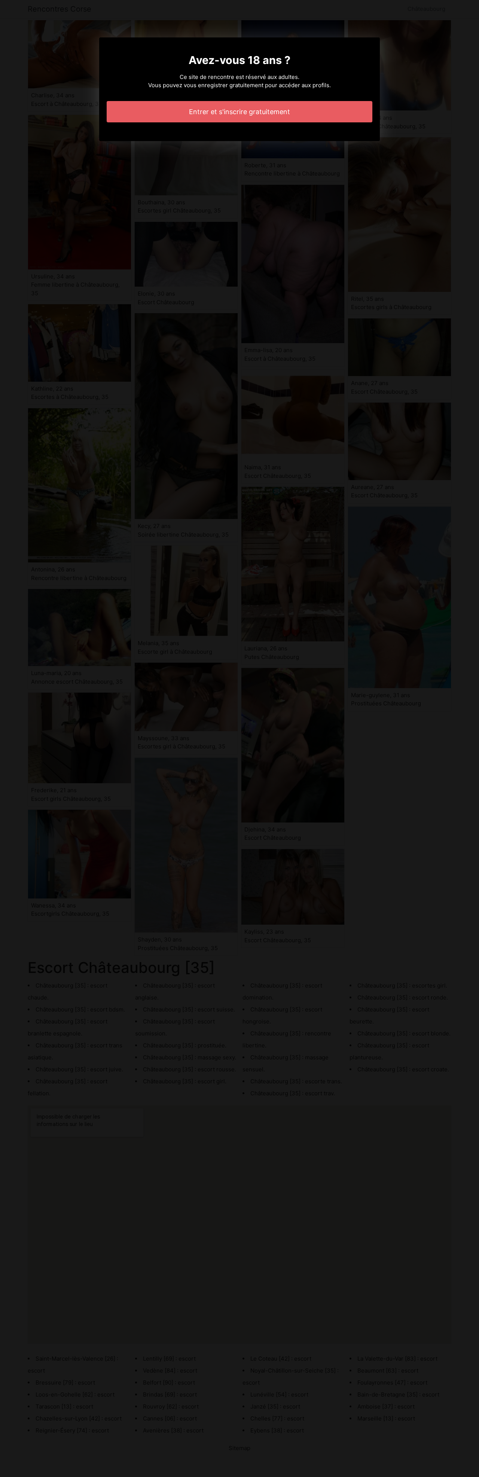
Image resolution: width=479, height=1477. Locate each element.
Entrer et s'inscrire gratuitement (239, 112)
